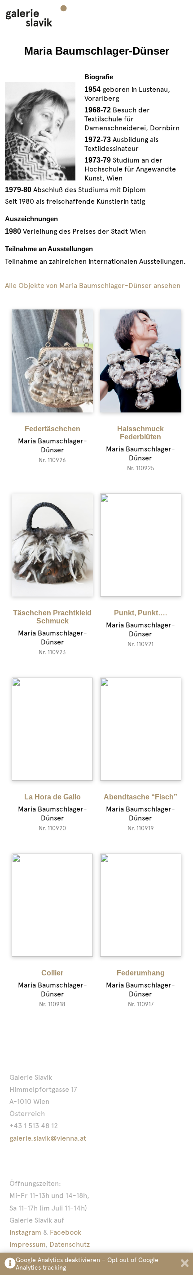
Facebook (65, 1232)
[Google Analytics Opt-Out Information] (10, 1264)
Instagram (25, 1232)
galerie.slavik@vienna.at (47, 1138)
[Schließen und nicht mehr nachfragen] (185, 1264)
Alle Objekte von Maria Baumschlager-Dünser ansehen (92, 285)
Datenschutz (69, 1244)
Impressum (27, 1244)
